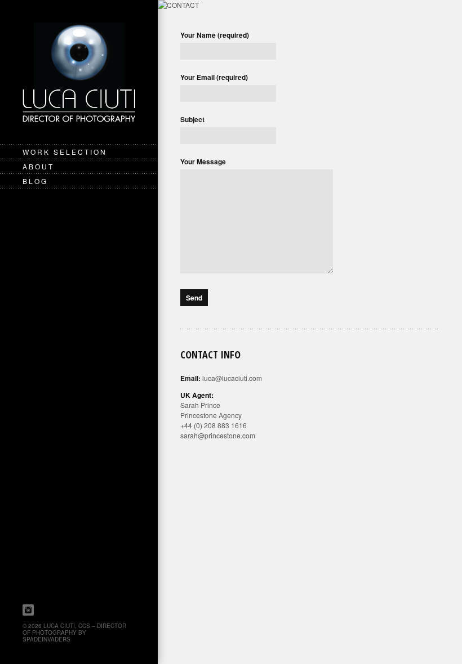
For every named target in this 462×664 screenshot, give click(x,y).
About (38, 166)
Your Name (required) (214, 35)
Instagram (28, 610)
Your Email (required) (214, 77)
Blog (35, 181)
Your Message (203, 161)
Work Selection (65, 151)
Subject (192, 119)
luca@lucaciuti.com (232, 378)
